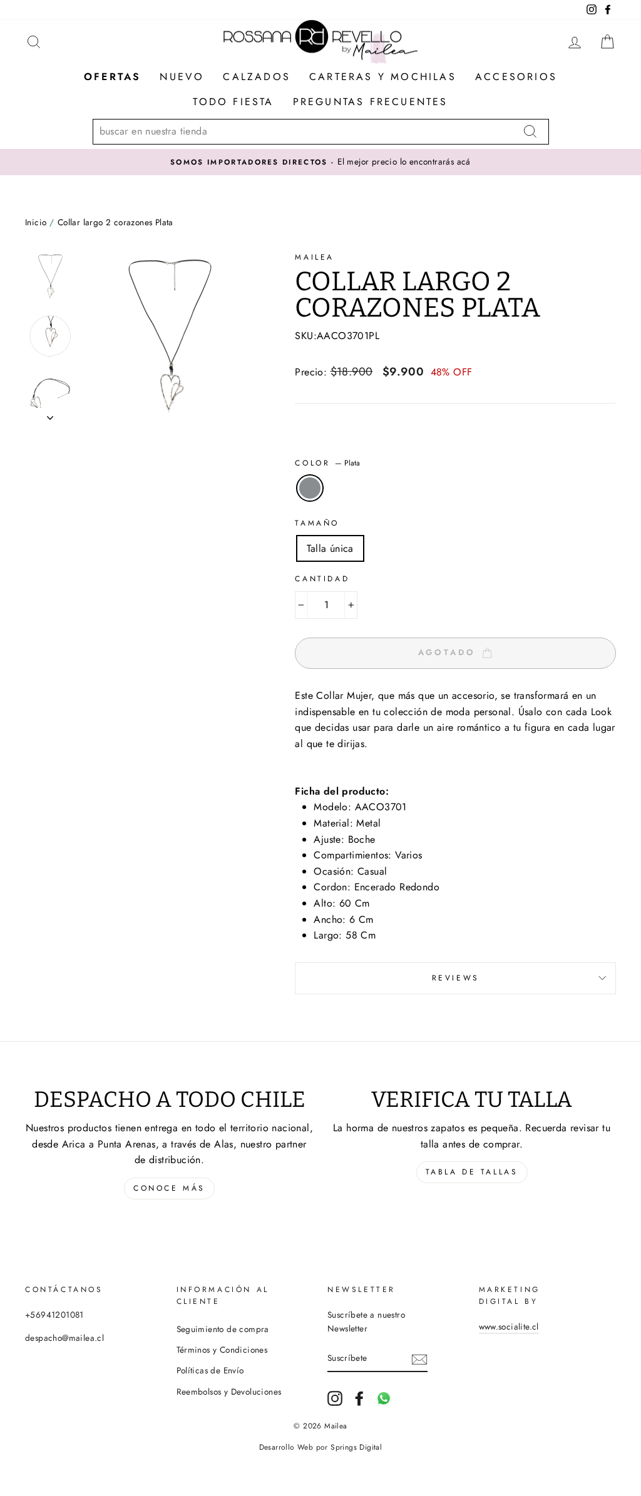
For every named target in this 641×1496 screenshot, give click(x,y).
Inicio (35, 222)
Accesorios (516, 76)
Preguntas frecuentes (370, 101)
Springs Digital (356, 1447)
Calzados (256, 76)
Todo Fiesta (233, 101)
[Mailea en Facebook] (359, 1398)
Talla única (330, 548)
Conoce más (169, 1188)
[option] (320, 162)
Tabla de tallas (472, 1172)
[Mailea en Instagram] (334, 1398)
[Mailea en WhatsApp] (383, 1398)
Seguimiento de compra (223, 1329)
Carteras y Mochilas (382, 76)
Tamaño (317, 523)
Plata (309, 488)
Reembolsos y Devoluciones (229, 1391)
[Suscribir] (419, 1358)
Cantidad (322, 578)
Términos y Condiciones (222, 1349)
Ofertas (112, 76)
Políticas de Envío (210, 1370)
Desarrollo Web (286, 1447)
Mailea (314, 257)
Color (327, 463)
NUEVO (182, 76)
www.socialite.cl (509, 1326)
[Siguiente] (50, 414)
